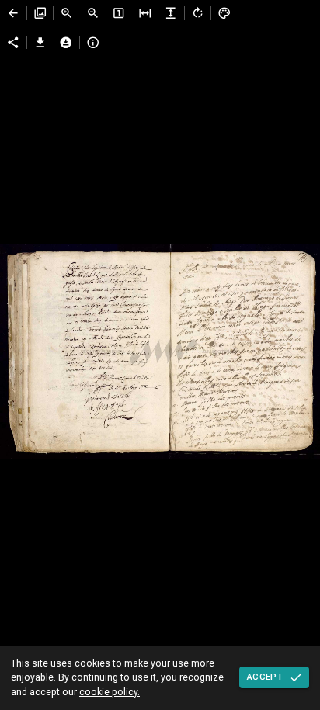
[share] (13, 42)
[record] (13, 13)
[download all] (66, 42)
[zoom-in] (67, 13)
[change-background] (224, 13)
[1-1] (119, 13)
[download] (40, 42)
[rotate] (198, 13)
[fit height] (171, 13)
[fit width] (145, 13)
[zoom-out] (93, 13)
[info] (93, 42)
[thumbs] (40, 13)
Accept (265, 676)
